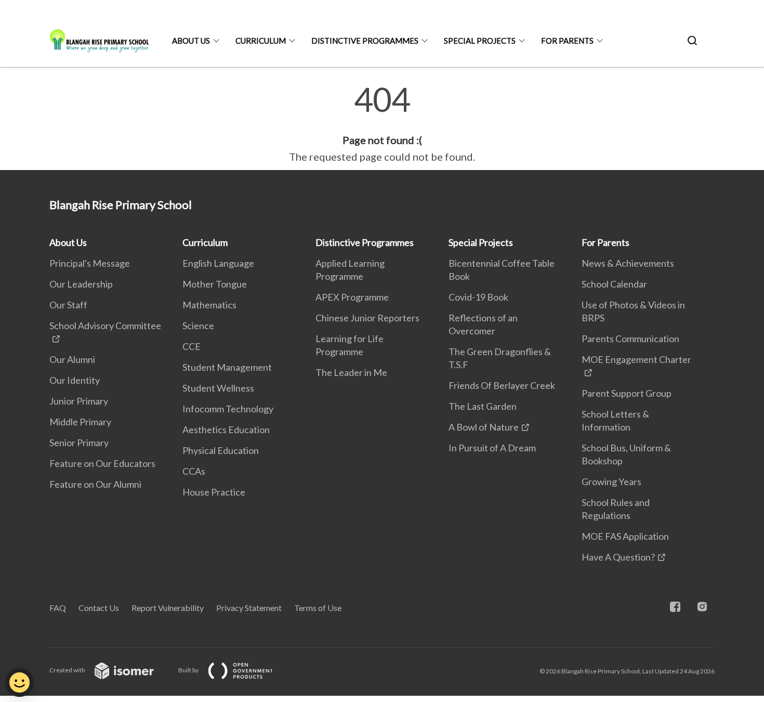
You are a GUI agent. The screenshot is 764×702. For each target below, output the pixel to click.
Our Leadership (81, 284)
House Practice (213, 492)
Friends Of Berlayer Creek (502, 385)
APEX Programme (352, 297)
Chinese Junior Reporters (367, 317)
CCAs (193, 471)
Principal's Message (89, 263)
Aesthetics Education (226, 429)
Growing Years (611, 481)
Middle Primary (80, 421)
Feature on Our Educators (102, 463)
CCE (191, 346)
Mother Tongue (214, 284)
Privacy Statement (249, 608)
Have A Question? (618, 557)
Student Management (227, 367)
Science (198, 325)
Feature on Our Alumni (95, 484)
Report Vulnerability (167, 608)
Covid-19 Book (478, 297)
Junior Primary (78, 401)
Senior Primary (79, 442)
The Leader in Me (351, 372)
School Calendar (614, 284)
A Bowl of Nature (484, 427)
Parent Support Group (626, 393)
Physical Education (220, 450)
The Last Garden (483, 406)
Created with (67, 670)
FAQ (57, 608)
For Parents (567, 40)
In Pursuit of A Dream (492, 447)
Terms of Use (317, 608)
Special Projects (480, 40)
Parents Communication (630, 338)
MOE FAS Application (625, 536)
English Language (218, 263)
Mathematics (209, 304)
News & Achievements (628, 263)
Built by (189, 670)
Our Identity (74, 380)
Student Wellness (218, 388)
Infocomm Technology (227, 408)
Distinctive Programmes (364, 40)
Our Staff (68, 304)
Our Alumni (72, 359)
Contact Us (98, 608)
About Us (191, 40)
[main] (382, 124)
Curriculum (260, 40)
